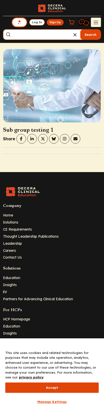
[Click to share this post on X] (43, 139)
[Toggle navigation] (96, 22)
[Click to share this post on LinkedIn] (32, 139)
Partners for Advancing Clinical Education (38, 299)
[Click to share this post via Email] (75, 139)
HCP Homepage (16, 319)
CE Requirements (17, 229)
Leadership (12, 243)
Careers (9, 250)
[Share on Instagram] (64, 139)
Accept (52, 388)
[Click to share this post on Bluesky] (54, 139)
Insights (10, 285)
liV (5, 292)
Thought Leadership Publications (31, 236)
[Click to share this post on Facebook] (21, 139)
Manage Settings (52, 402)
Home (8, 215)
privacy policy (31, 377)
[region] (52, 374)
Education (11, 278)
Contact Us (12, 257)
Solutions (10, 222)
